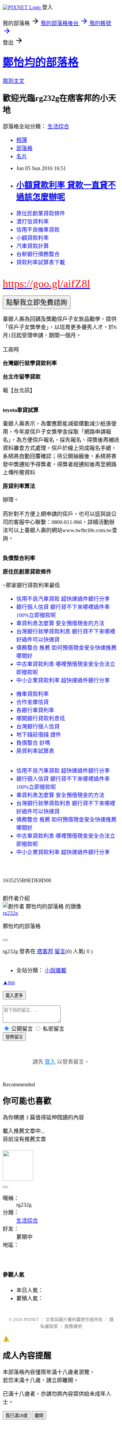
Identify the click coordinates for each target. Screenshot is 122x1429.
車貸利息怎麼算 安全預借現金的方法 (60, 623)
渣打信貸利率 (32, 221)
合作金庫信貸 (32, 702)
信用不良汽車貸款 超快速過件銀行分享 (63, 599)
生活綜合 (58, 126)
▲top (9, 982)
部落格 (24, 148)
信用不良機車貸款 (38, 230)
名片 (21, 156)
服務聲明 (73, 1326)
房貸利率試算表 (35, 751)
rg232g (10, 913)
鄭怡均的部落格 (41, 62)
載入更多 (14, 995)
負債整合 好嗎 (33, 743)
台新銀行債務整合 (38, 254)
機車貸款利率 (32, 694)
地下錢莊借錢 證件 (38, 735)
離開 (39, 1415)
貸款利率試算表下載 (40, 262)
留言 (60, 951)
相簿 (21, 140)
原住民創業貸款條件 (40, 213)
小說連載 (55, 970)
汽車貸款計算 (32, 246)
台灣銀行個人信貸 (38, 726)
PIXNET (31, 1319)
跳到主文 (13, 81)
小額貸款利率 (32, 238)
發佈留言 (14, 1036)
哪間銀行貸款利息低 (40, 718)
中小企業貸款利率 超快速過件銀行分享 (63, 680)
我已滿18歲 (16, 1415)
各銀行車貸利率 (35, 710)
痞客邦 (45, 951)
